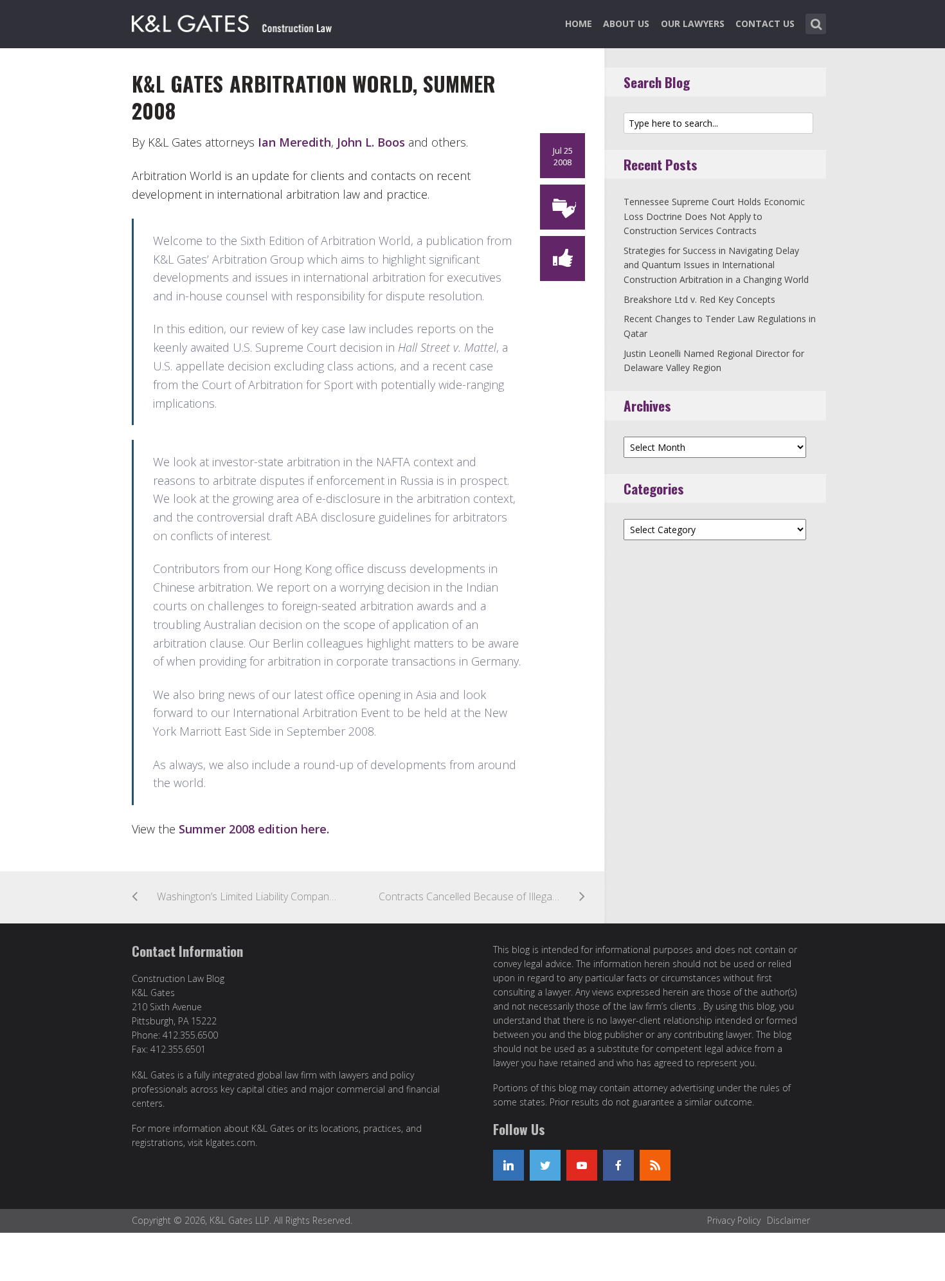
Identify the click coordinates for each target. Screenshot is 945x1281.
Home (578, 23)
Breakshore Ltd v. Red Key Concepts (699, 299)
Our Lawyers (692, 23)
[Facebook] (618, 1165)
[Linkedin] (508, 1165)
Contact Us (765, 23)
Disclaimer (788, 1220)
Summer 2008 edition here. (254, 829)
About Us (626, 23)
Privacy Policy (733, 1220)
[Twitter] (545, 1165)
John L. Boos (371, 142)
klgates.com (230, 1142)
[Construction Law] (234, 21)
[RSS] (655, 1165)
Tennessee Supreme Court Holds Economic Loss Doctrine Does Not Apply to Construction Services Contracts (714, 216)
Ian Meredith (294, 142)
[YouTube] (581, 1165)
